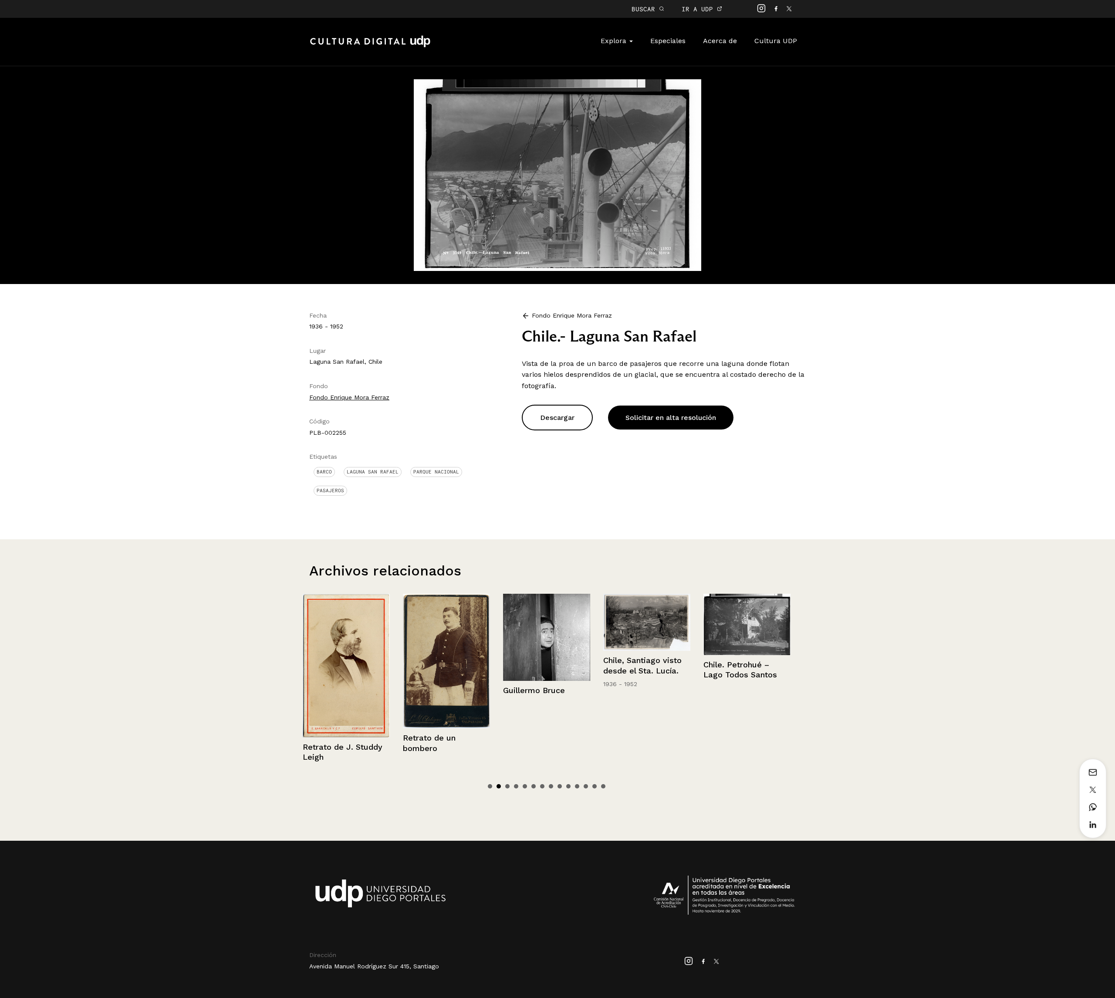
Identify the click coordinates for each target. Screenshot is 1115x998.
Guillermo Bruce (434, 690)
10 (568, 786)
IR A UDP (699, 9)
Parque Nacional (436, 472)
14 (603, 786)
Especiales (668, 41)
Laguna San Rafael (373, 472)
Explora (614, 41)
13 (594, 786)
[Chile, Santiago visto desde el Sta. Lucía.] (546, 622)
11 (577, 786)
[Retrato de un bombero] (346, 661)
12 (586, 786)
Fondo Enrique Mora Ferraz (349, 397)
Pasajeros (330, 490)
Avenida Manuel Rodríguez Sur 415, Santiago (374, 966)
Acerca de (720, 41)
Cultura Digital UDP (370, 46)
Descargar (557, 417)
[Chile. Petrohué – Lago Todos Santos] (646, 624)
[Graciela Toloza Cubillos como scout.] (747, 659)
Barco (324, 472)
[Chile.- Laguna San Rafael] (557, 174)
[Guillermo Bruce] (446, 637)
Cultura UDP (775, 41)
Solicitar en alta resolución (670, 417)
